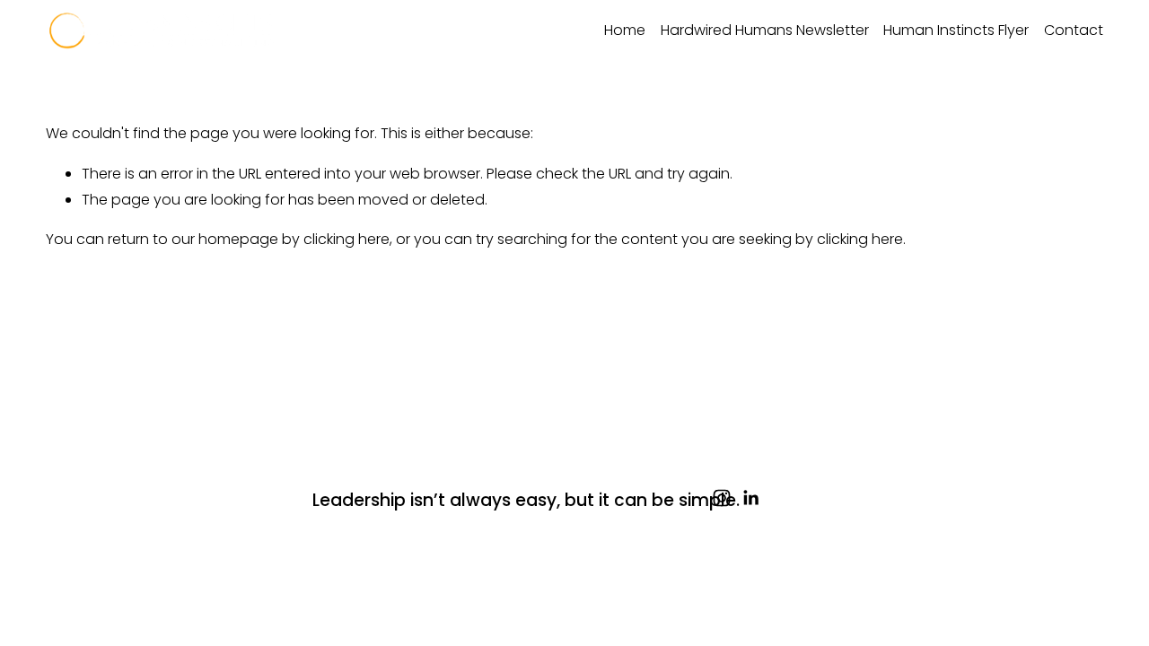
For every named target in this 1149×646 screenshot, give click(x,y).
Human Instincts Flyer (956, 30)
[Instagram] (722, 498)
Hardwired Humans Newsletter (765, 30)
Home (624, 30)
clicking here (346, 239)
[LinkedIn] (750, 498)
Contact (1073, 30)
